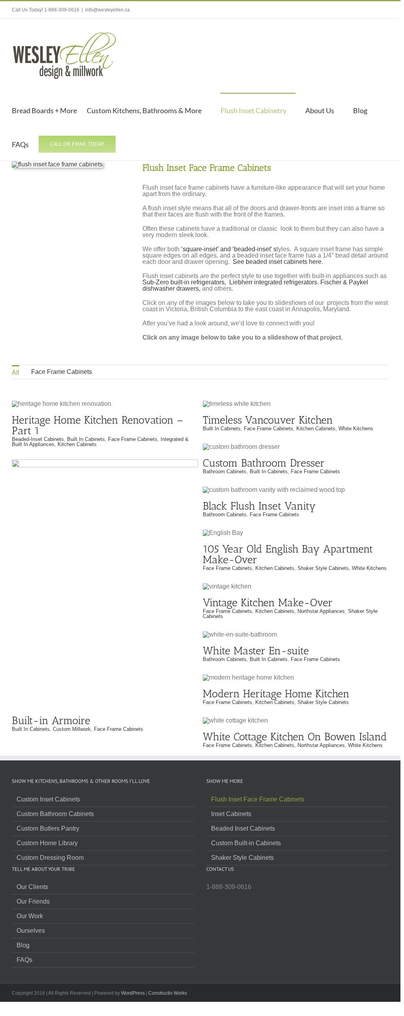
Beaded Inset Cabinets (243, 829)
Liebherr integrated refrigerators (273, 282)
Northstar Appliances (321, 611)
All (15, 372)
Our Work (30, 916)
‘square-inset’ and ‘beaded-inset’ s (229, 249)
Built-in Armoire (105, 577)
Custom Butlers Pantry (48, 829)
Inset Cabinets (231, 814)
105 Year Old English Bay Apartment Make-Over (288, 554)
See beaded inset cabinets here (277, 261)
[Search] (129, 144)
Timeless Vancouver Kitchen (268, 420)
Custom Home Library (47, 843)
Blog (23, 945)
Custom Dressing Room (50, 858)
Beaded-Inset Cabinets (38, 439)
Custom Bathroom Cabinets (55, 814)
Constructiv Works (167, 993)
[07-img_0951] (57, 164)
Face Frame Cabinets (61, 371)
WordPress (133, 993)
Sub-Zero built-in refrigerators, (184, 282)
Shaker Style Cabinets (323, 568)
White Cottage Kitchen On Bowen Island (295, 736)
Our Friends (33, 901)
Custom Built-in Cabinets (246, 843)
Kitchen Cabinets (77, 444)
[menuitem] (15, 372)
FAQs (24, 960)
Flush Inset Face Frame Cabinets (257, 799)
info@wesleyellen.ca (107, 10)
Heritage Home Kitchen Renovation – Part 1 (97, 425)
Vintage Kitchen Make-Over (268, 602)
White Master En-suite (256, 650)
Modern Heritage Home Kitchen (276, 693)
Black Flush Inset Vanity (259, 506)
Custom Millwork (72, 729)
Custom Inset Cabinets (48, 799)
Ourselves (31, 931)
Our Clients (32, 887)
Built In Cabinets (86, 439)
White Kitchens (356, 428)
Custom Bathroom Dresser (264, 463)
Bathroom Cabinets (225, 471)
